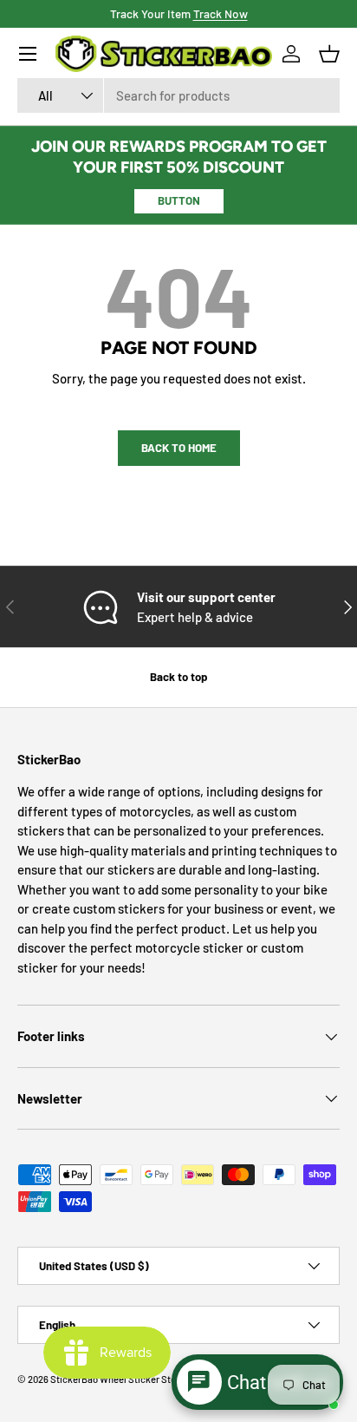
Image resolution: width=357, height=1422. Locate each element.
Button (179, 200)
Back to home (179, 448)
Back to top (178, 677)
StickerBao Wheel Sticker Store (117, 1379)
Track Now (220, 13)
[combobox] (178, 95)
